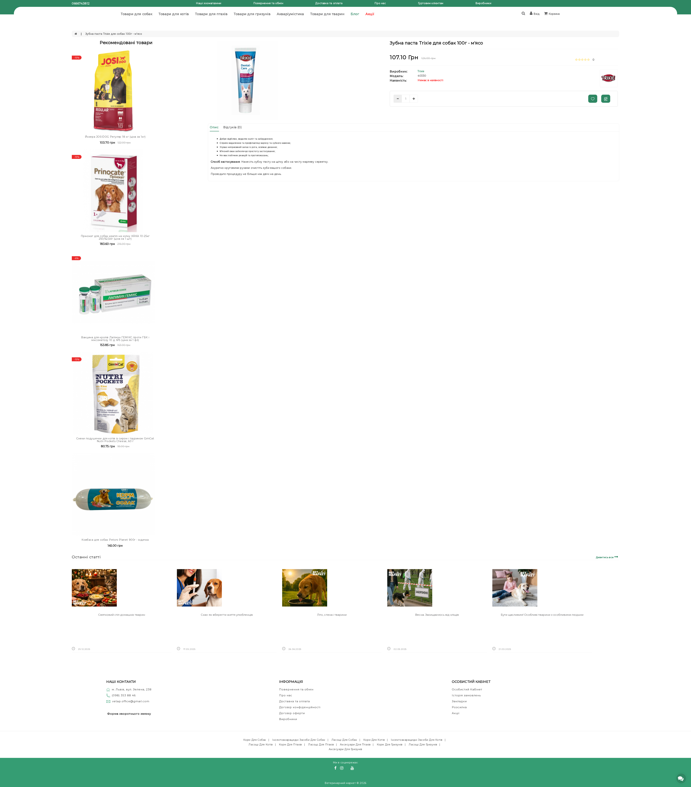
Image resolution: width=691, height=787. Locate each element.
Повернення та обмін (268, 3)
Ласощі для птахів (321, 744)
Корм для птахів (290, 744)
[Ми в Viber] (347, 768)
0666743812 (81, 3)
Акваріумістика (290, 14)
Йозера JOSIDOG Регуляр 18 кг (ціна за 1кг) (115, 136)
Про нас (380, 3)
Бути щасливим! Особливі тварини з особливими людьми (542, 614)
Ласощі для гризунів (423, 744)
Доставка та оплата (328, 3)
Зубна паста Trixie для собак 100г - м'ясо (113, 33)
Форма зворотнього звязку (129, 713)
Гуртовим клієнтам (430, 3)
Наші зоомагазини (208, 3)
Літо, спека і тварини (332, 614)
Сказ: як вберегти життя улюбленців (227, 614)
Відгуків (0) (232, 127)
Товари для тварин (327, 14)
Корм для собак (254, 739)
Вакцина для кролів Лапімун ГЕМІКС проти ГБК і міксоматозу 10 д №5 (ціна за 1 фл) (115, 339)
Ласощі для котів (261, 744)
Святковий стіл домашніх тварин (121, 614)
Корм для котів (374, 739)
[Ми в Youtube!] (353, 768)
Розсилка (459, 707)
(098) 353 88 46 (124, 695)
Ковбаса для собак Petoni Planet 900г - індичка (115, 539)
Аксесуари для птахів (355, 744)
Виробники (483, 3)
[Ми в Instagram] (342, 768)
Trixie (420, 71)
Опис (214, 127)
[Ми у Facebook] (335, 768)
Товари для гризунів (252, 14)
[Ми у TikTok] (357, 768)
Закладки (459, 701)
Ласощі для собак (344, 739)
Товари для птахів (211, 14)
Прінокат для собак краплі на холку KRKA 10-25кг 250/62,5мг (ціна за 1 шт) (115, 237)
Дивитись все (605, 557)
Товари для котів (174, 14)
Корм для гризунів (390, 744)
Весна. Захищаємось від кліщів (437, 614)
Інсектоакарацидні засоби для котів (416, 739)
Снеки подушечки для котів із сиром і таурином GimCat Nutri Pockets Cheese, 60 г (115, 440)
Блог (355, 14)
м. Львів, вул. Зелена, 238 (132, 689)
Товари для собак (136, 14)
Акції (369, 14)
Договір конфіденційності (299, 707)
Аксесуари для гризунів (345, 749)
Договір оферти (292, 713)
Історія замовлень (466, 695)
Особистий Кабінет (467, 689)
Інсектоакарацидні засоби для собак (298, 739)
